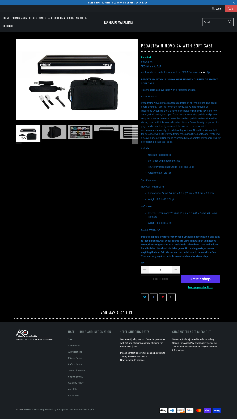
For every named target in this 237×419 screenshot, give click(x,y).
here (140, 353)
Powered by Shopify (84, 409)
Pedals (33, 18)
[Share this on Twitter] (145, 297)
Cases (42, 18)
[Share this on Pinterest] (163, 297)
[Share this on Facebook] (154, 297)
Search (71, 339)
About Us (81, 18)
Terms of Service (76, 370)
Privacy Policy (75, 358)
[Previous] (19, 79)
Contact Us (73, 395)
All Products (74, 345)
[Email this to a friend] (172, 297)
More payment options (200, 287)
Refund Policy (75, 364)
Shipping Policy (75, 376)
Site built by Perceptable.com (59, 409)
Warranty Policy (75, 383)
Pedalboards (19, 18)
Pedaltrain (146, 57)
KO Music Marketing (34, 409)
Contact (8, 26)
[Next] (135, 79)
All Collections (75, 352)
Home (6, 18)
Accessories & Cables (61, 18)
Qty (143, 262)
